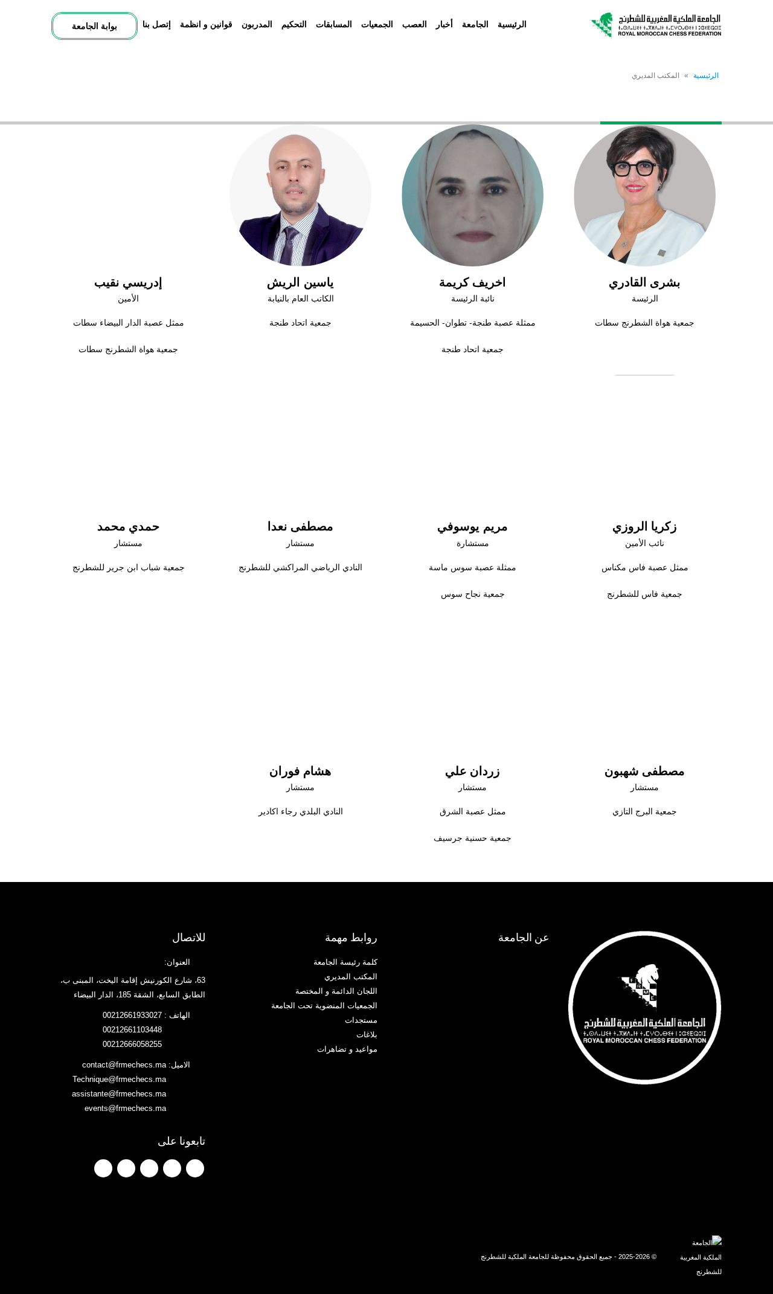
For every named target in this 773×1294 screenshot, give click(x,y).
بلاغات (366, 1035)
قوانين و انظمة (206, 24)
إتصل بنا (157, 24)
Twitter (172, 1168)
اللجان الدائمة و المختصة (336, 991)
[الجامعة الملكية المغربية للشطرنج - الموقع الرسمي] (655, 25)
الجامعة (475, 24)
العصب (414, 24)
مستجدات (361, 1020)
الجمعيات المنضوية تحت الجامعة (324, 1006)
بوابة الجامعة (94, 26)
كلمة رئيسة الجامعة (345, 962)
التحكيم (294, 24)
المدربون (257, 24)
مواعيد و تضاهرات (347, 1049)
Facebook (195, 1168)
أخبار (444, 24)
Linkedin (103, 1168)
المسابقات (334, 24)
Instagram (126, 1168)
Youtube (149, 1168)
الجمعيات (377, 24)
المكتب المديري (350, 977)
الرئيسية (512, 24)
